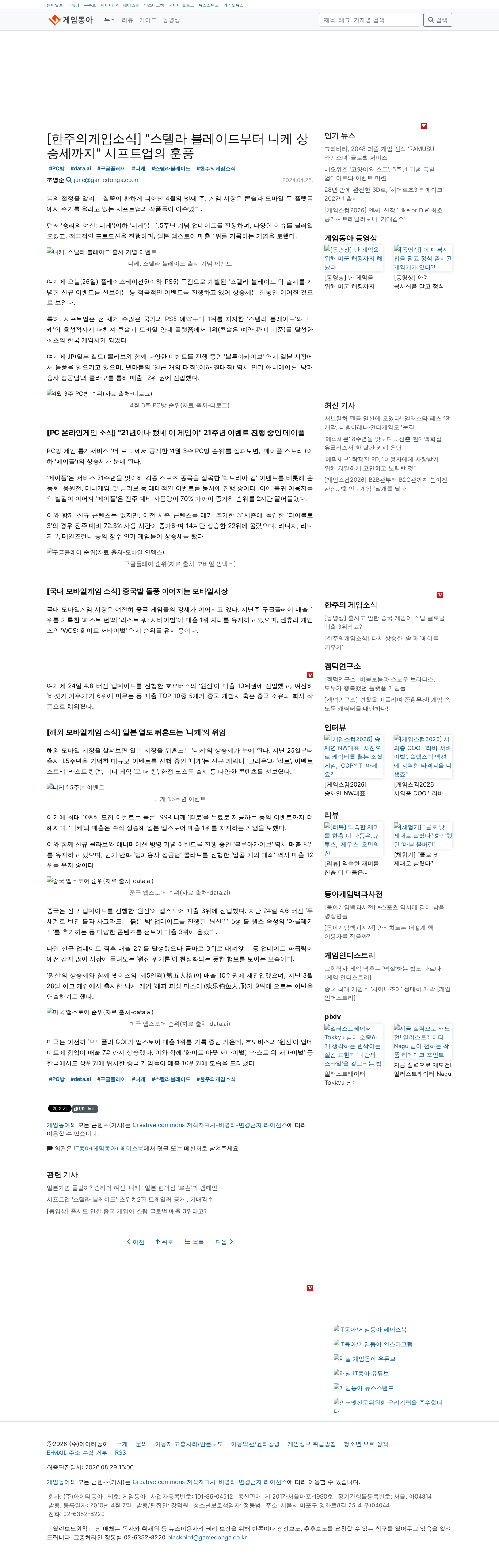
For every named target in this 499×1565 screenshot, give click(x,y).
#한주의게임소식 (216, 168)
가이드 (148, 19)
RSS (120, 1452)
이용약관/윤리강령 (255, 1443)
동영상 (171, 19)
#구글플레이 (111, 168)
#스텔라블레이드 (171, 168)
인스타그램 (154, 5)
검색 (440, 19)
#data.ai (81, 168)
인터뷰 (335, 727)
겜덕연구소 (342, 666)
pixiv (332, 1016)
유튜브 (90, 5)
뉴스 (110, 19)
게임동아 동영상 (350, 237)
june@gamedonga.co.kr (106, 179)
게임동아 (58, 1124)
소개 (122, 1443)
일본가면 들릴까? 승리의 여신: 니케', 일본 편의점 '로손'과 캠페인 (132, 1187)
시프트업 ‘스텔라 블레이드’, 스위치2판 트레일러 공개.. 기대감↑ (130, 1199)
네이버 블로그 (181, 5)
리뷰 (127, 19)
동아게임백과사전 (353, 894)
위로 (167, 1241)
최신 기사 (339, 405)
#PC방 (57, 168)
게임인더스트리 (350, 955)
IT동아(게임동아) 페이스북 (109, 1148)
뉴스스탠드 (209, 5)
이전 (137, 1241)
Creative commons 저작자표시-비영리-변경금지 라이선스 (210, 1124)
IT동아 (73, 5)
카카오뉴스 (234, 5)
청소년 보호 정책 (366, 1443)
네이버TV (109, 5)
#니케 (138, 168)
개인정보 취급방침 (311, 1443)
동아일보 (55, 5)
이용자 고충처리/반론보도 (189, 1443)
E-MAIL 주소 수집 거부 (77, 1452)
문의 (141, 1443)
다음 (222, 1241)
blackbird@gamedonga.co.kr (207, 1537)
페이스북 (131, 5)
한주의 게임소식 (350, 604)
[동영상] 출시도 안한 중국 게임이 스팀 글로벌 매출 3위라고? (127, 1211)
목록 (197, 1241)
